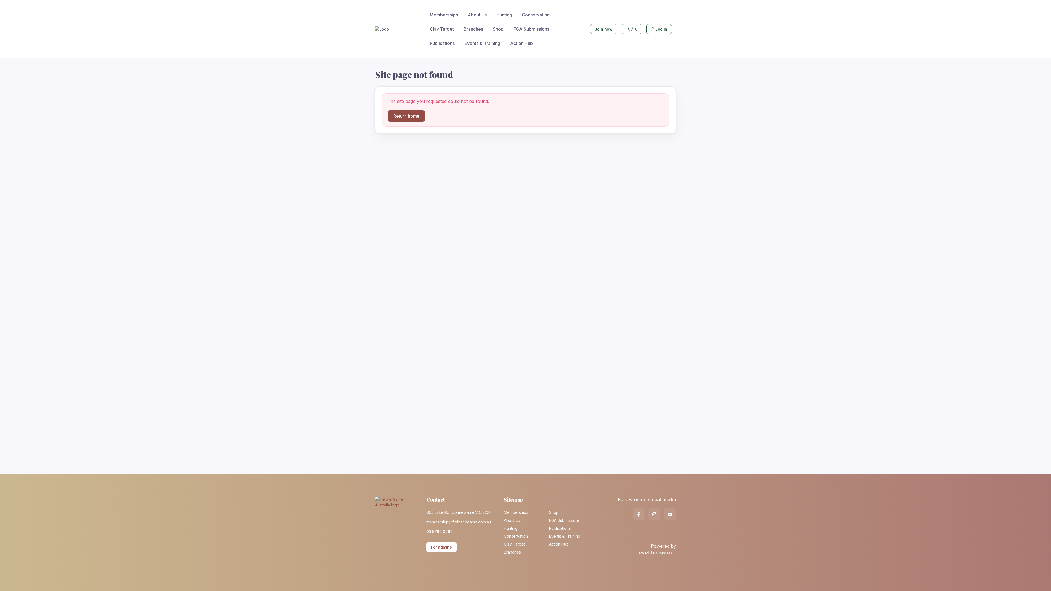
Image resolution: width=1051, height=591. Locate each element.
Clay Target (442, 29)
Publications (442, 43)
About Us (477, 15)
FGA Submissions (531, 29)
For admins (441, 547)
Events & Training (482, 43)
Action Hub (521, 43)
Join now (604, 29)
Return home (406, 116)
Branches (473, 29)
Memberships (444, 15)
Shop (498, 29)
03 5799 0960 (439, 531)
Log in (661, 29)
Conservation (536, 15)
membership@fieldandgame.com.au (458, 522)
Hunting (504, 15)
